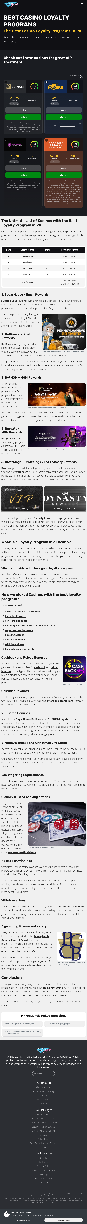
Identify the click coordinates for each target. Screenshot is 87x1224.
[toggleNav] (82, 4)
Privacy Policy (43, 1099)
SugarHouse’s (9, 300)
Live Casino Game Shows (43, 1130)
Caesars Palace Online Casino (43, 1170)
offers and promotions (60, 700)
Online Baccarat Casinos (43, 1118)
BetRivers (43, 1162)
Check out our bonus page (72, 684)
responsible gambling (30, 965)
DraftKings (7, 468)
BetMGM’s (7, 387)
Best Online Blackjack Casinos (43, 1122)
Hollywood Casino (43, 1178)
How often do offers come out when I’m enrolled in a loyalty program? (22, 1032)
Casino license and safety (19, 649)
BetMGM (43, 1158)
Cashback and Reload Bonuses (22, 611)
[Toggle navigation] (43, 70)
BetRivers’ (7, 344)
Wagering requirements (19, 630)
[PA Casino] (11, 4)
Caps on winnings (15, 639)
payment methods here (22, 852)
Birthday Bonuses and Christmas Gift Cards (30, 625)
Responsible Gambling (43, 1091)
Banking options (14, 634)
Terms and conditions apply (23, 131)
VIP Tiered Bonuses (16, 620)
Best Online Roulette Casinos (43, 1143)
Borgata (6, 438)
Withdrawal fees (14, 644)
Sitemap (43, 1103)
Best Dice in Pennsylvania (43, 1126)
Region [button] (39, 1073)
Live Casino (43, 1135)
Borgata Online (44, 1166)
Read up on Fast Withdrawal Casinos (41, 847)
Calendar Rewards (15, 616)
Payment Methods (43, 1114)
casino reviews (51, 987)
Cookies (43, 1095)
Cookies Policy (59, 1215)
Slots (43, 1147)
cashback (39, 667)
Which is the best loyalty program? (59, 1024)
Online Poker (43, 1139)
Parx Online (43, 1182)
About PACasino (43, 1087)
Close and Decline (23, 1220)
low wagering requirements (25, 781)
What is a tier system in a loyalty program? (20, 1024)
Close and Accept (64, 1220)
